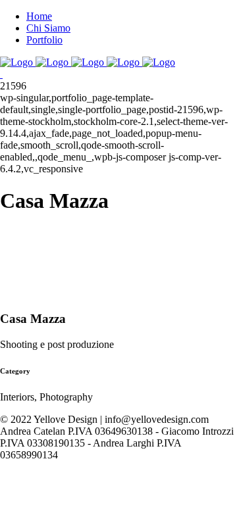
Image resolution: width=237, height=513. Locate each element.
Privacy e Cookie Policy (50, 466)
